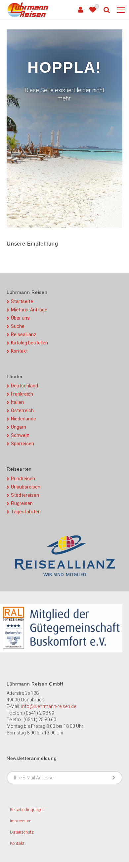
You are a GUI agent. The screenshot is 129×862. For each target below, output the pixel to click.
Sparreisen (22, 443)
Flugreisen (22, 503)
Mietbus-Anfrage (29, 309)
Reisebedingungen (27, 809)
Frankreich (22, 394)
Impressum (20, 820)
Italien (17, 402)
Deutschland (24, 385)
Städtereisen (25, 495)
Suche (17, 326)
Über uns (20, 318)
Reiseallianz (23, 334)
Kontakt (19, 351)
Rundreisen (23, 478)
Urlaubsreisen (25, 487)
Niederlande (23, 418)
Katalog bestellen (29, 342)
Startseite (22, 301)
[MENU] (121, 10)
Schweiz (20, 435)
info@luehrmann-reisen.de (48, 706)
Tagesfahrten (26, 511)
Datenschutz (22, 832)
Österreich (22, 410)
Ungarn (18, 427)
